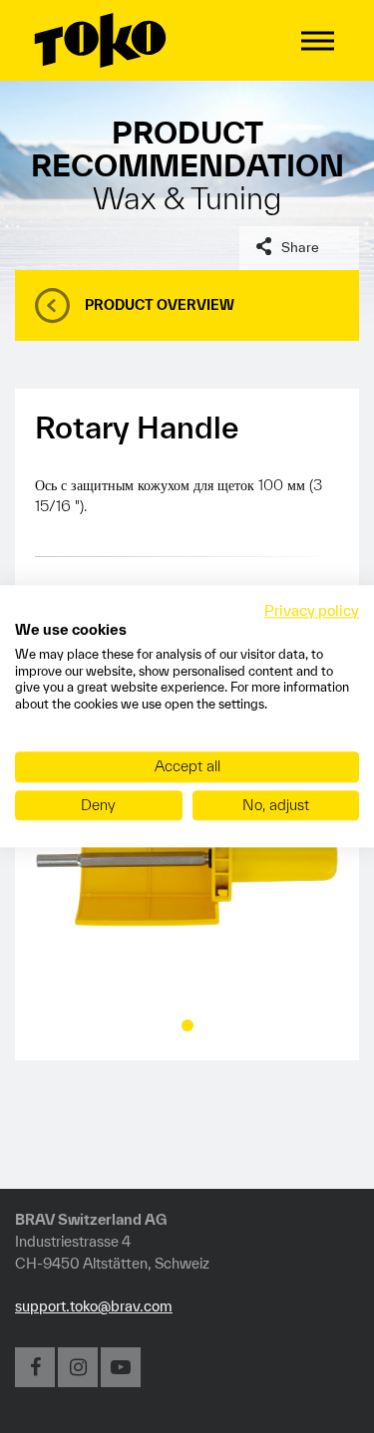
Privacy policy (311, 610)
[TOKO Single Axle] (187, 858)
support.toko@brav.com (94, 1305)
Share (300, 247)
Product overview (159, 305)
